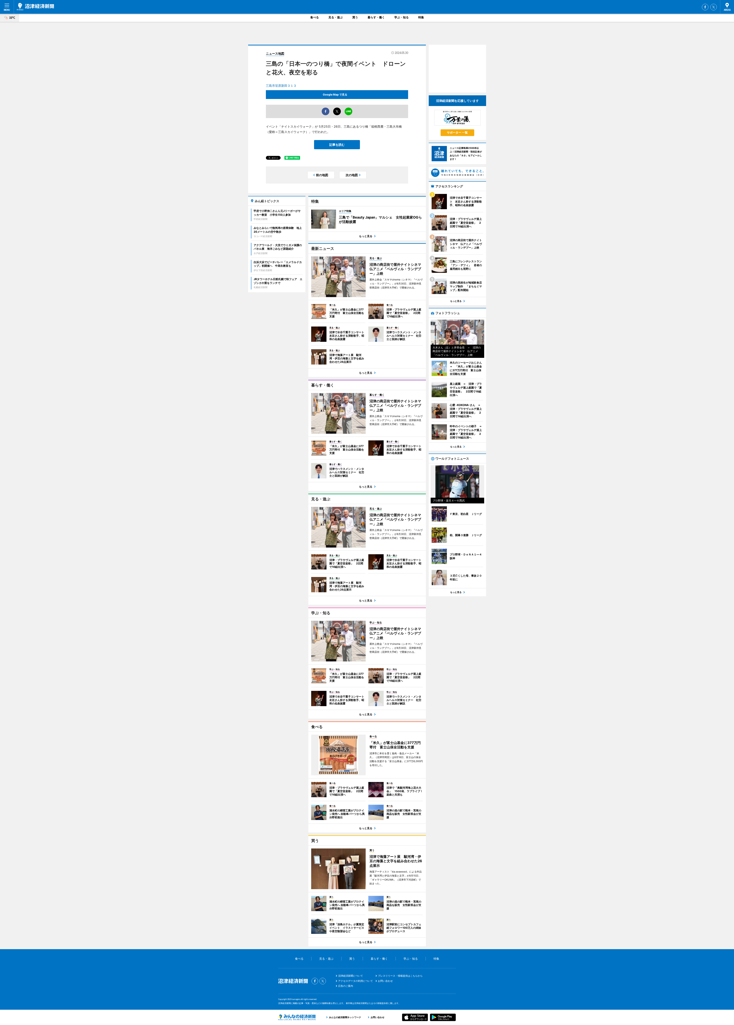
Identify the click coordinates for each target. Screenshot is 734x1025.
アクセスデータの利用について (355, 980)
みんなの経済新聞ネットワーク (297, 1017)
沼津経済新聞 (35, 7)
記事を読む (337, 145)
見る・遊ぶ (335, 17)
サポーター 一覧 (457, 132)
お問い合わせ (385, 980)
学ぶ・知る (401, 17)
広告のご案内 (345, 985)
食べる (314, 17)
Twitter (713, 7)
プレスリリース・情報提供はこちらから (400, 975)
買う (355, 17)
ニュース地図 (275, 53)
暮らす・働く (376, 17)
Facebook (705, 7)
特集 (421, 17)
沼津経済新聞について (350, 975)
